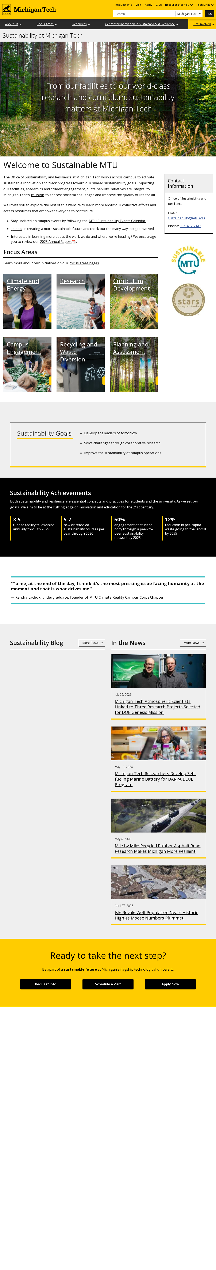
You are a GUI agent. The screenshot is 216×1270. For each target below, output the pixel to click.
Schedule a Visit (108, 984)
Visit (138, 5)
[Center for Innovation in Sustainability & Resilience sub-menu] (177, 24)
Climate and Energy (23, 284)
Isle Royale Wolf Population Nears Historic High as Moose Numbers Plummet (156, 915)
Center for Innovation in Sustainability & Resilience (140, 24)
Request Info (123, 5)
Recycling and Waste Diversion (78, 351)
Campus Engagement (24, 348)
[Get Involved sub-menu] (213, 24)
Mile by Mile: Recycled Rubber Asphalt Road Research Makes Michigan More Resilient (157, 848)
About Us (11, 24)
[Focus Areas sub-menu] (56, 24)
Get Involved (202, 24)
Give (159, 5)
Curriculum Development (131, 284)
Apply (148, 5)
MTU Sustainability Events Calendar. (117, 221)
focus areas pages (84, 263)
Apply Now (170, 984)
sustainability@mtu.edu (186, 218)
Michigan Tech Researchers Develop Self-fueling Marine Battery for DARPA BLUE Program (155, 779)
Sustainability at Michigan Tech (43, 35)
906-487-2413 (190, 226)
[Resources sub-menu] (89, 24)
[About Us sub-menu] (20, 24)
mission (37, 194)
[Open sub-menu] (191, 5)
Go (210, 14)
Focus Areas (45, 24)
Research (72, 281)
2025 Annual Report (56, 241)
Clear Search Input (172, 13)
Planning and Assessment (130, 348)
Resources (79, 24)
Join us (16, 228)
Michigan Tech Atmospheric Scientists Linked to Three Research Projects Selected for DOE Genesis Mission (157, 707)
